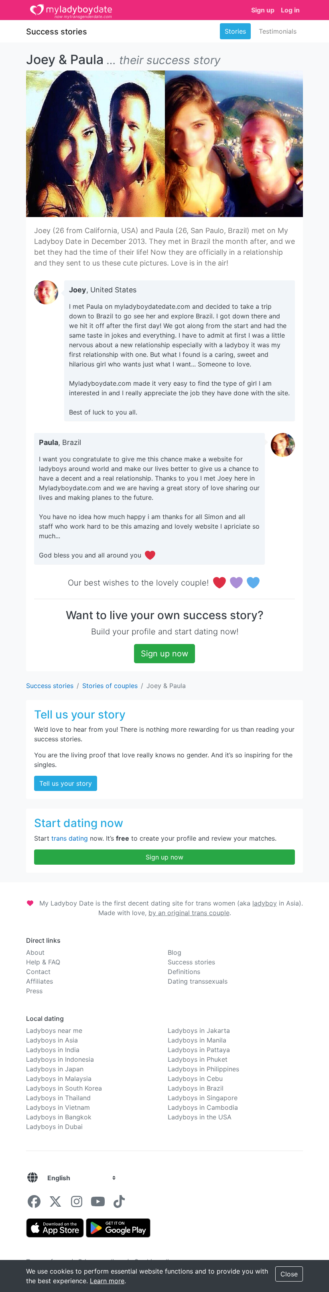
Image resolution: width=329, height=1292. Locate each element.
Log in (290, 10)
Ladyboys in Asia (52, 1040)
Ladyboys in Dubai (54, 1127)
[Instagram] (77, 1204)
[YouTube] (98, 1204)
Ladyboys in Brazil (195, 1088)
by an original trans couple (188, 913)
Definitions (184, 972)
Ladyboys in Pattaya (199, 1050)
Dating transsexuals (197, 981)
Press (34, 991)
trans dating (69, 838)
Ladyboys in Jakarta (199, 1030)
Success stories (56, 31)
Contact (38, 972)
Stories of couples (110, 686)
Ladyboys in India (52, 1050)
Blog (174, 952)
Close (289, 1274)
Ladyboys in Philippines (203, 1069)
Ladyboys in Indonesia (60, 1059)
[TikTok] (119, 1204)
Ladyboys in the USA (200, 1117)
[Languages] (32, 1177)
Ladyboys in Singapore (203, 1098)
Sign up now (164, 653)
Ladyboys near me (54, 1030)
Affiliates (39, 981)
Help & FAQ (43, 962)
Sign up (262, 10)
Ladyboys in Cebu (195, 1079)
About (35, 952)
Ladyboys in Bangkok (58, 1117)
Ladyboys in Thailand (58, 1098)
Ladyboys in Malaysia (58, 1079)
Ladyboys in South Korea (64, 1088)
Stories (235, 31)
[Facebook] (34, 1204)
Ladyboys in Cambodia (203, 1107)
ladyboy (264, 903)
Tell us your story (65, 783)
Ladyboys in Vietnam (58, 1107)
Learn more (107, 1281)
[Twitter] (55, 1204)
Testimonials (278, 31)
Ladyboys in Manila (197, 1040)
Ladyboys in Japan (54, 1069)
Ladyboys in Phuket (197, 1059)
